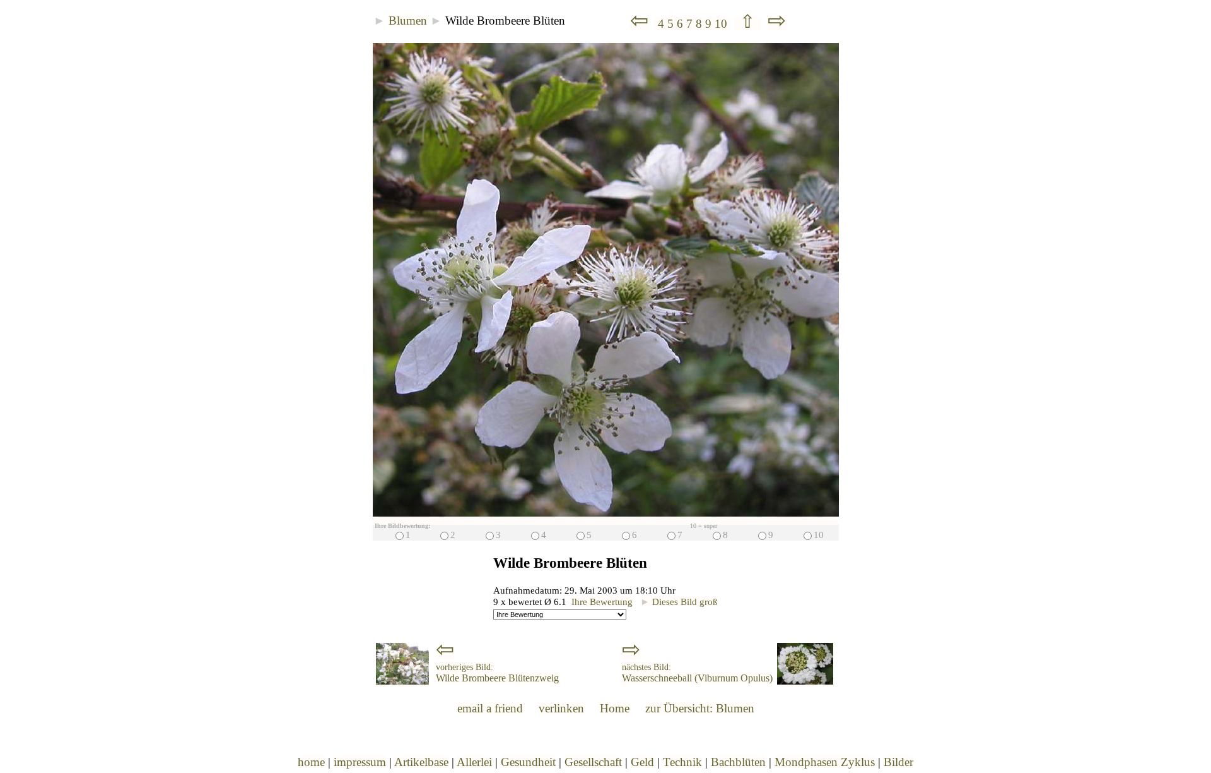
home (311, 762)
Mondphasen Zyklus (825, 762)
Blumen (408, 20)
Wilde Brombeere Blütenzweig (497, 673)
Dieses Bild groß (679, 601)
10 (722, 23)
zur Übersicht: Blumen (699, 708)
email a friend (490, 708)
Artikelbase (421, 762)
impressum (360, 762)
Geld (642, 762)
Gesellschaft (593, 762)
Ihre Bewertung (602, 601)
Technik (682, 762)
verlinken (561, 708)
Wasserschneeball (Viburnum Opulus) (697, 673)
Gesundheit (528, 762)
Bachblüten (738, 762)
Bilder (898, 762)
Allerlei (474, 762)
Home (614, 708)
